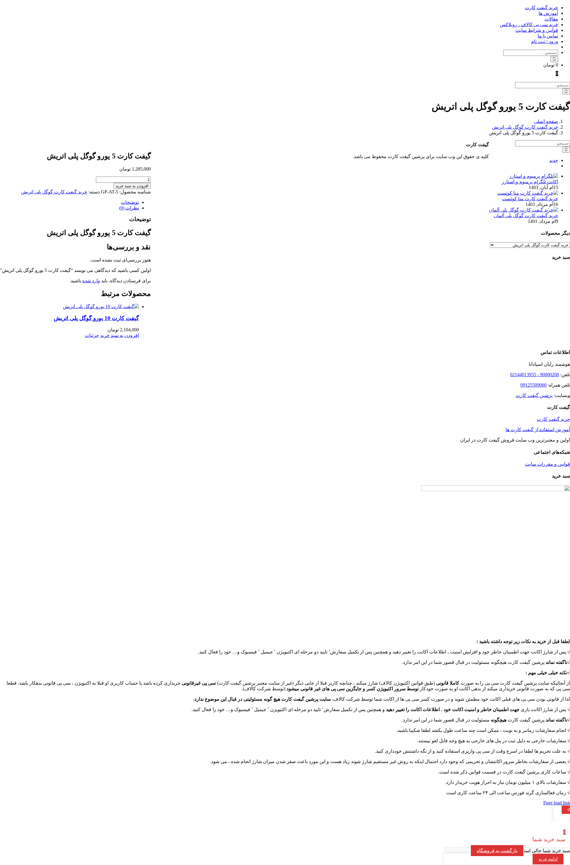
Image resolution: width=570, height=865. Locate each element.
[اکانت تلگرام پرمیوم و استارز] (533, 176)
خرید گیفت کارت (553, 419)
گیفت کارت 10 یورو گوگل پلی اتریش (96, 318)
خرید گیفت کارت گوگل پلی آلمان (526, 215)
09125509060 (533, 384)
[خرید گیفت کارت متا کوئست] (527, 193)
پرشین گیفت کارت (534, 395)
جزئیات (92, 335)
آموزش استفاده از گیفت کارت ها (538, 429)
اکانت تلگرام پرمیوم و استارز (530, 181)
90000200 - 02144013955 (534, 374)
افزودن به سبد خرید (132, 186)
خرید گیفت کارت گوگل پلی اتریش (54, 191)
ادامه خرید (548, 859)
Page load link (556, 802)
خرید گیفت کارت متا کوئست (530, 198)
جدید (553, 160)
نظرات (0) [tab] (129, 207)
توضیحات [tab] (130, 202)
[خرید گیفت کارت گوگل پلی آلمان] (523, 209)
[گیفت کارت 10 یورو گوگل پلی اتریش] (69, 306)
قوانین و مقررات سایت (547, 464)
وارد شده (91, 280)
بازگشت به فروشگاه (497, 850)
